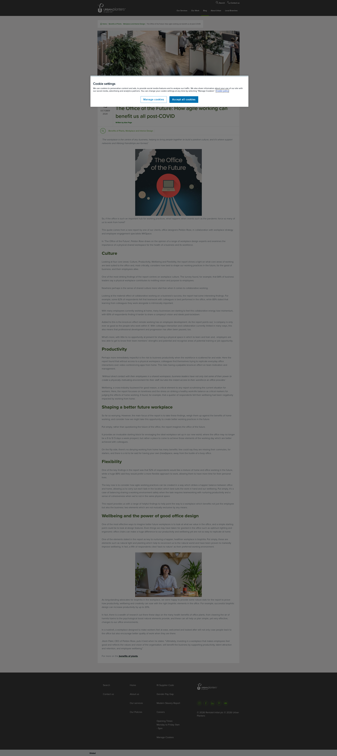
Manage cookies (153, 99)
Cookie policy (222, 91)
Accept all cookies (183, 99)
